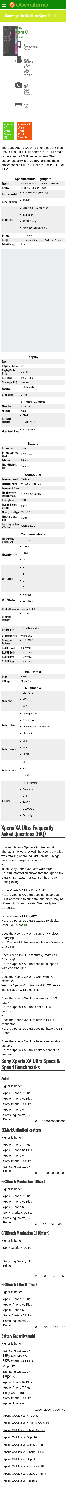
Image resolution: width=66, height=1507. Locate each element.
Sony (19, 27)
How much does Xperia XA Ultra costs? (27, 847)
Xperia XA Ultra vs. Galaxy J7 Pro (23, 1444)
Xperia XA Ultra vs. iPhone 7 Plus (23, 1452)
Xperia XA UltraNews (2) (8, 131)
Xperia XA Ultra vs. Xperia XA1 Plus (25, 1466)
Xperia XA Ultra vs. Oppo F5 (20, 1459)
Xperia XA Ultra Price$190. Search (24, 131)
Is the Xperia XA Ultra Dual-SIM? (23, 890)
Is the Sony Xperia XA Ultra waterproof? (28, 869)
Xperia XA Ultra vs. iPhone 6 (20, 1480)
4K (25, 925)
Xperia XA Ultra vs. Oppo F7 (20, 1437)
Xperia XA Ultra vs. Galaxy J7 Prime (25, 1473)
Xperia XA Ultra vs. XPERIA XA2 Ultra (26, 1422)
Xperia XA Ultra (22, 34)
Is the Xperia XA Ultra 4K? (19, 916)
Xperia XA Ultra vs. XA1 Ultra (20, 1415)
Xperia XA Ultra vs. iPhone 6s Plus (24, 1430)
